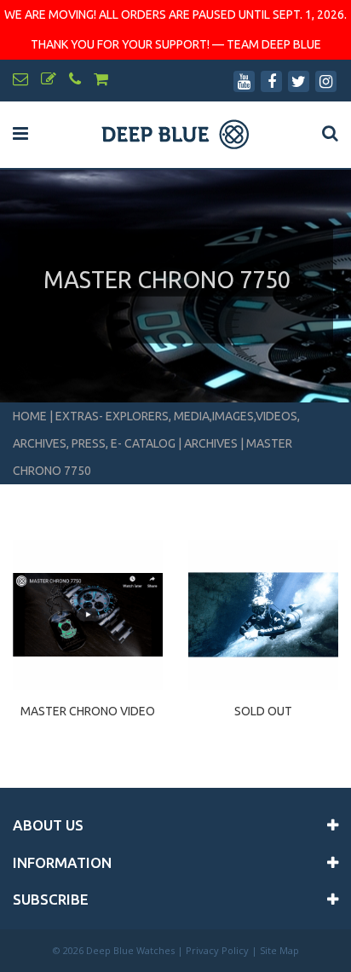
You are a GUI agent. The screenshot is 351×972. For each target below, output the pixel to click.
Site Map (279, 950)
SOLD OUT (263, 711)
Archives (211, 443)
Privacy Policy (217, 950)
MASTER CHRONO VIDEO (87, 711)
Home (30, 416)
